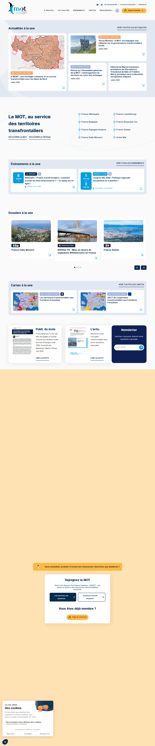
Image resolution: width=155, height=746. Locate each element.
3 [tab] (78, 268)
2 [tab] (76, 268)
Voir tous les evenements (130, 163)
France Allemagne (90, 114)
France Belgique (89, 122)
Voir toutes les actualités (132, 28)
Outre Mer (121, 138)
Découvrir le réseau (40, 137)
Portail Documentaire (128, 4)
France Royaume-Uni (126, 122)
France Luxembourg (126, 114)
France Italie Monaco (92, 138)
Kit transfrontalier (111, 4)
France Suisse (123, 130)
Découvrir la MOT (17, 137)
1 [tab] (74, 268)
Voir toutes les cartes (131, 285)
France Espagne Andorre (93, 130)
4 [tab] (80, 268)
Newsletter (143, 4)
